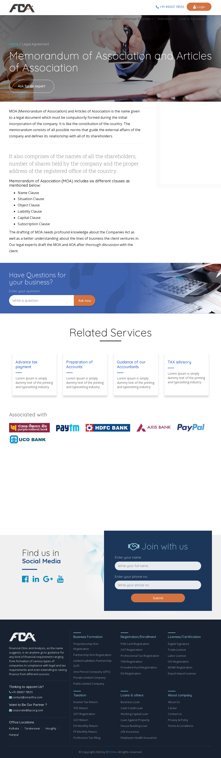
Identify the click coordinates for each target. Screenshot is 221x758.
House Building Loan (134, 726)
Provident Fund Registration (139, 667)
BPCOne (111, 752)
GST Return (80, 720)
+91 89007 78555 (171, 7)
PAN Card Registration (135, 644)
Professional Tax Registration (140, 656)
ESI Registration (131, 673)
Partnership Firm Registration (92, 655)
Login (200, 7)
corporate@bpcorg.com (27, 710)
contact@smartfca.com (27, 697)
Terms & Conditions (180, 726)
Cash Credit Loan (132, 708)
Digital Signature (178, 644)
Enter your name (128, 557)
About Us (174, 702)
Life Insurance (130, 732)
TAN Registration (131, 661)
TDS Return (80, 708)
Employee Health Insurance (139, 738)
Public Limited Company (88, 684)
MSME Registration (180, 667)
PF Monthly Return (85, 732)
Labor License (177, 656)
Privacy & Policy (178, 720)
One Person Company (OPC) (91, 672)
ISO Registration (178, 661)
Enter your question (24, 291)
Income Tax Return (85, 702)
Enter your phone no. (131, 576)
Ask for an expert (31, 86)
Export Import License (182, 673)
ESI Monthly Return (85, 726)
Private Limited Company (89, 677)
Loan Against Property (135, 720)
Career (172, 708)
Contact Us (175, 714)
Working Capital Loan (134, 714)
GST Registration (131, 650)
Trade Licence (177, 650)
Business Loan (130, 702)
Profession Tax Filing (86, 738)
